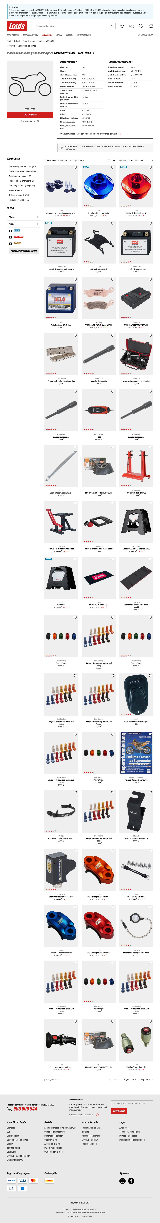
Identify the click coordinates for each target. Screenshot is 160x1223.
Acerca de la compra (91, 1136)
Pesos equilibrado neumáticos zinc (61, 381)
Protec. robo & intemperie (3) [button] (21, 181)
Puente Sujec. (61, 663)
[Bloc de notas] (141, 26)
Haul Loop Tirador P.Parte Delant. (61, 838)
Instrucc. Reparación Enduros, (136, 780)
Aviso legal (124, 1128)
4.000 (98, 437)
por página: (75, 160)
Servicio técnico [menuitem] (83, 35)
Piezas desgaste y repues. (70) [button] (22, 166)
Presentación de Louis (91, 1128)
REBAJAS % (18, 237)
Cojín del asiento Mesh (98, 269)
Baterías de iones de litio (136, 269)
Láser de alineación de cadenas (61, 897)
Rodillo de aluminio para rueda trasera (98, 549)
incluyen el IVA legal (83, 1209)
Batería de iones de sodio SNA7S (61, 269)
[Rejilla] (109, 160)
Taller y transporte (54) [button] (19, 195)
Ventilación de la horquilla (136, 1067)
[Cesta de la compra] (150, 26)
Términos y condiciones (129, 1132)
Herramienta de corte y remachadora (136, 381)
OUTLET (17, 243)
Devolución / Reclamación (18, 1156)
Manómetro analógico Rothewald (136, 953)
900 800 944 (25, 1109)
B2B (8, 1132)
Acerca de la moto (52, 1144)
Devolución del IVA (90, 1140)
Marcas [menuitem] (59, 35)
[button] (112, 26)
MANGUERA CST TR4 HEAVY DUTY (98, 493)
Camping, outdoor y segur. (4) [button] (22, 185)
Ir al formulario (70, 149)
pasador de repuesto (99, 381)
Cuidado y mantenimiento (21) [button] (22, 171)
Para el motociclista (53, 1148)
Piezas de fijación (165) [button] (19, 200)
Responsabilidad (89, 1144)
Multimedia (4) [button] (15, 190)
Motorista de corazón (53, 1136)
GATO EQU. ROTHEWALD (136, 493)
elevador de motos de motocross (61, 549)
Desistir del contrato (15, 1160)
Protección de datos (128, 1136)
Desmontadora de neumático (61, 493)
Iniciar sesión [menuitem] (147, 35)
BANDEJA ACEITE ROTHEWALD (136, 325)
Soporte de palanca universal (99, 897)
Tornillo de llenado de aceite (98, 213)
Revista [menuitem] (69, 35)
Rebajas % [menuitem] (47, 35)
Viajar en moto (50, 1140)
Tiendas (85, 1132)
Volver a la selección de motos (22, 46)
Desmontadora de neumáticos (136, 838)
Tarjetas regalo (13, 1148)
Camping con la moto (53, 1152)
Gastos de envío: (60, 1212)
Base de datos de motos (17, 1140)
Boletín (10, 1144)
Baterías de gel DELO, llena (61, 325)
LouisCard (11, 1152)
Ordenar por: (124, 160)
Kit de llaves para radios (136, 897)
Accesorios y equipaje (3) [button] (20, 176)
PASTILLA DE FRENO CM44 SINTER (98, 325)
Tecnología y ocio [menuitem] (30, 35)
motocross (61, 605)
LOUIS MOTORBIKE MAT (98, 605)
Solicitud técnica (14, 1136)
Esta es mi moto (30, 115)
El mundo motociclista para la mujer (60, 1128)
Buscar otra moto (28, 121)
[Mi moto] (131, 26)
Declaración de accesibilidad (132, 1140)
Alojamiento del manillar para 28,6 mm (61, 213)
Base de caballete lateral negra (136, 722)
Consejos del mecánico (54, 1132)
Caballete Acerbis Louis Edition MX (136, 549)
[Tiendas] (122, 26)
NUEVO (17, 230)
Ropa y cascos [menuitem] (13, 35)
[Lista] (113, 160)
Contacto (11, 1128)
